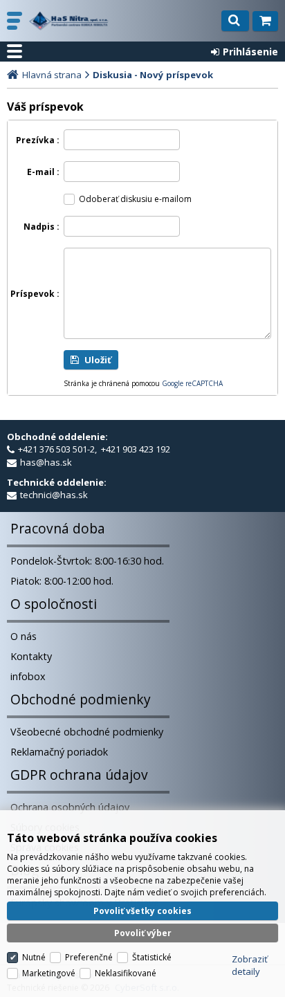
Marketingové (48, 973)
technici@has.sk (54, 494)
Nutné (34, 957)
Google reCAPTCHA (192, 383)
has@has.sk (46, 462)
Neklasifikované (125, 973)
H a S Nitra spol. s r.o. (69, 20)
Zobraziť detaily (250, 965)
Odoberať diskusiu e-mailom (135, 199)
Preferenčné (89, 957)
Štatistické (152, 957)
